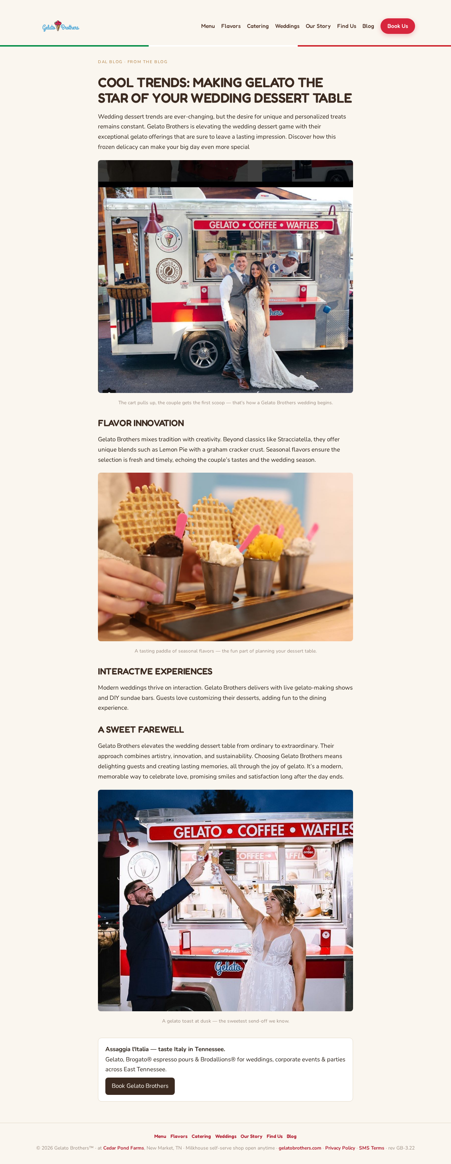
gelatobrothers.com (300, 1148)
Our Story (318, 26)
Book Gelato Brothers (140, 1086)
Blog (368, 26)
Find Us (346, 26)
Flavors (231, 26)
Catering (258, 26)
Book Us (398, 26)
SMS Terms (371, 1148)
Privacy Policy (340, 1148)
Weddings (287, 26)
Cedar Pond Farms (123, 1148)
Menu (208, 26)
